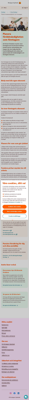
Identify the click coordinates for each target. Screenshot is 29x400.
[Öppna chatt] (26, 397)
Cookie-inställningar (14, 216)
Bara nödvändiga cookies (14, 211)
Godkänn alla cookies (14, 207)
